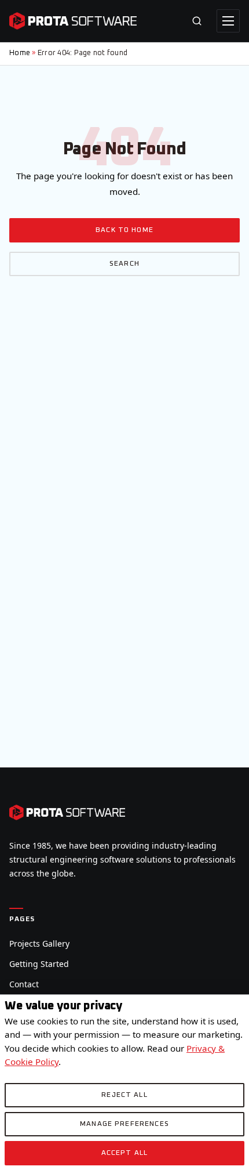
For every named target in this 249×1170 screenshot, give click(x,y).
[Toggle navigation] (228, 20)
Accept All (124, 1153)
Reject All (124, 1095)
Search (124, 263)
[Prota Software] (73, 21)
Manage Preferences (124, 1124)
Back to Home (124, 230)
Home (19, 53)
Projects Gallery (39, 943)
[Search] (196, 20)
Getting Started (39, 963)
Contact (24, 984)
